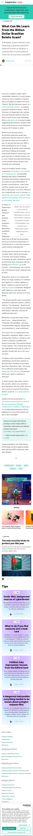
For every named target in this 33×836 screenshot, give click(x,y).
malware (13, 468)
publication (10, 120)
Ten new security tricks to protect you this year (15, 542)
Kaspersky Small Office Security (10, 753)
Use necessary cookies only (16, 832)
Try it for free (16, 16)
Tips (17, 592)
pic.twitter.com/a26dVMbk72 (15, 432)
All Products (5, 745)
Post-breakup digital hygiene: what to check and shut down (11, 527)
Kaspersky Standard (7, 736)
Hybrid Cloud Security (8, 793)
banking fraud (8, 21)
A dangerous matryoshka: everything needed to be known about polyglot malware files (16, 700)
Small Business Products (9, 749)
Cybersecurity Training (8, 796)
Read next (6, 536)
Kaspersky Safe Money (10, 371)
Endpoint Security (7, 790)
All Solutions (5, 801)
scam (20, 468)
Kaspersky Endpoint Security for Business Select (15, 770)
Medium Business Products (10, 763)
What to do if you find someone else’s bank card (16, 629)
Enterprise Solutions (8, 780)
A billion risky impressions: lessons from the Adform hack (16, 665)
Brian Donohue (10, 61)
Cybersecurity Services (8, 785)
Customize (23, 828)
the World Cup (15, 265)
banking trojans (8, 288)
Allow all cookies (9, 828)
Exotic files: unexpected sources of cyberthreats (16, 598)
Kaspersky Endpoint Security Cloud (11, 756)
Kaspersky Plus (6, 739)
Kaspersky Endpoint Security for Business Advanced (16, 773)
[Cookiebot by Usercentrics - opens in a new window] (23, 805)
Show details (23, 825)
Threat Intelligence (7, 799)
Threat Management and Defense (11, 787)
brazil (25, 465)
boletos (18, 465)
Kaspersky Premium (7, 742)
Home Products (6, 732)
